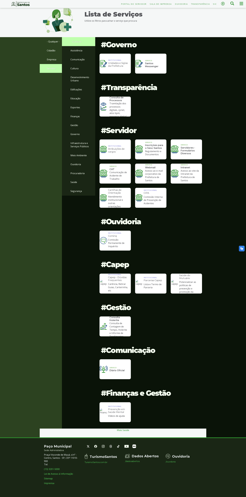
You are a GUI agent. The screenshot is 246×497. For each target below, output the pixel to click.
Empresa (51, 59)
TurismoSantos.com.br (96, 462)
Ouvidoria (181, 4)
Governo (75, 134)
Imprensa (49, 483)
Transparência (200, 4)
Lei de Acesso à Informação (58, 473)
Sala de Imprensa (161, 4)
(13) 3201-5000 (52, 469)
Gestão (74, 125)
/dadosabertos (132, 461)
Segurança (76, 191)
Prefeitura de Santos (20, 4)
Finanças (75, 116)
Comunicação (77, 59)
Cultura (74, 68)
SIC (215, 4)
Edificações (76, 89)
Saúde (73, 182)
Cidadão (51, 50)
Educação (75, 98)
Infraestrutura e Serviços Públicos (79, 145)
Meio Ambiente (78, 155)
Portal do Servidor (134, 4)
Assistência (76, 50)
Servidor (51, 68)
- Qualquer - (53, 41)
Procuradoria (77, 173)
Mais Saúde (123, 430)
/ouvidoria (171, 462)
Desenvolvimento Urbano (79, 79)
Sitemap (48, 478)
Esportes (75, 107)
